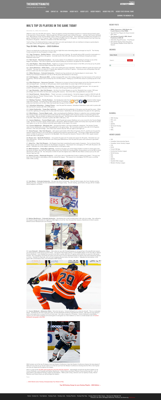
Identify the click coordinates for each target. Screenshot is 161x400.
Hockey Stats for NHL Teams (125, 11)
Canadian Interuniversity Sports (120, 141)
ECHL (112, 147)
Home (47, 11)
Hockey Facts (74, 11)
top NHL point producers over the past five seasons (54, 369)
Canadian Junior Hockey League (120, 143)
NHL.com (113, 120)
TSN (112, 127)
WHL (112, 129)
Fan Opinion (64, 11)
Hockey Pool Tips (108, 11)
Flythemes (131, 397)
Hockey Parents (96, 11)
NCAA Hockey (115, 153)
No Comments (43, 30)
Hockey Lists (84, 11)
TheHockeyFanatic (37, 4)
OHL (112, 122)
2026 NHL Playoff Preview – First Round (122, 40)
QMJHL (113, 124)
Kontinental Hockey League (119, 151)
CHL (112, 145)
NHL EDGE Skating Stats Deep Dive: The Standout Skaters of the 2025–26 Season (122, 43)
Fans (27, 377)
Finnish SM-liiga (115, 149)
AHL (112, 139)
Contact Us (54, 11)
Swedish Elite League (117, 161)
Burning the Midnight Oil (125, 15)
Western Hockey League (118, 163)
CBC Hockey (114, 118)
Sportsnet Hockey (116, 126)
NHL (112, 155)
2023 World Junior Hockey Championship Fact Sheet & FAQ (45, 381)
